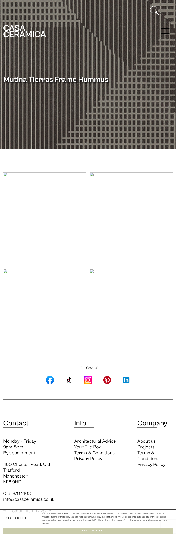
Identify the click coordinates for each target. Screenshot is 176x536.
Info (80, 423)
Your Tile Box (87, 447)
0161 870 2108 (17, 493)
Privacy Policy (88, 458)
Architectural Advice (95, 441)
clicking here (110, 517)
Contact (16, 423)
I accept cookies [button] (88, 530)
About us (146, 441)
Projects (146, 447)
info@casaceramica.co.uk (28, 499)
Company (152, 423)
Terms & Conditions (94, 453)
